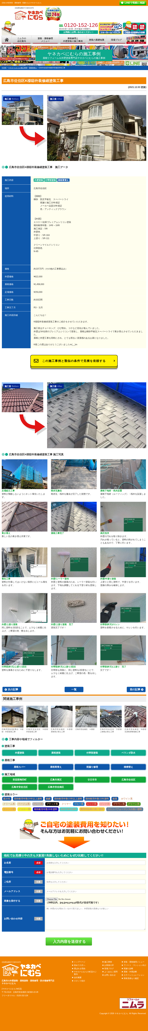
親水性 (6, 798)
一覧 (74, 689)
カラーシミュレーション (134, 975)
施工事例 (108, 962)
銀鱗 (48, 798)
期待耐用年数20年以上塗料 (28, 798)
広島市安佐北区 (20, 787)
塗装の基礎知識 (96, 40)
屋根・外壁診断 (130, 972)
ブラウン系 (119, 804)
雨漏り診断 (128, 968)
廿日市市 (92, 779)
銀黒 (115, 798)
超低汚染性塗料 (69, 809)
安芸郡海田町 (20, 779)
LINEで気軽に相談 (135, 2)
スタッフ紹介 (79, 981)
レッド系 (91, 804)
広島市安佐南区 (56, 787)
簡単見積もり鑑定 (131, 978)
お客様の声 (109, 965)
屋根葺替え (63, 180)
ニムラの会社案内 (21, 39)
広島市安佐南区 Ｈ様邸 (85, 729)
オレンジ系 (9, 809)
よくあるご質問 (111, 972)
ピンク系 (104, 804)
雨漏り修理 (92, 767)
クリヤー (66, 804)
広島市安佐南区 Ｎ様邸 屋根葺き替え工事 (62, 730)
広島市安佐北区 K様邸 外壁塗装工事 (37, 730)
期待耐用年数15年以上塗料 (68, 798)
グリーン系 (133, 804)
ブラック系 (52, 804)
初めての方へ (79, 965)
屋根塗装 (56, 753)
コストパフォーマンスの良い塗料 (124, 809)
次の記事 (13, 689)
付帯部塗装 (50, 180)
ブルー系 (78, 804)
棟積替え (128, 767)
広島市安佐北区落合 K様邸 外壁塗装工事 (12, 730)
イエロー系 (24, 809)
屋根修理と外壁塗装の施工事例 (73, 39)
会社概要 (78, 977)
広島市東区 (56, 779)
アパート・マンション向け (135, 965)
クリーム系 (9, 804)
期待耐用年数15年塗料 (97, 798)
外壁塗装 (38, 180)
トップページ (79, 962)
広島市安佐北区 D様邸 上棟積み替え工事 (111, 730)
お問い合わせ (110, 975)
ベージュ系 (24, 804)
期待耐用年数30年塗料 (45, 809)
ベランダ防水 (128, 753)
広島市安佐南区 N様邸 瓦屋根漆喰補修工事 (135, 730)
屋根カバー (19, 767)
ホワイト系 (127, 798)
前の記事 (135, 689)
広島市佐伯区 (128, 779)
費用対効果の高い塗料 (92, 809)
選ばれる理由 (79, 968)
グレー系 (38, 804)
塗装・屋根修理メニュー (45, 39)
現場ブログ (116, 40)
